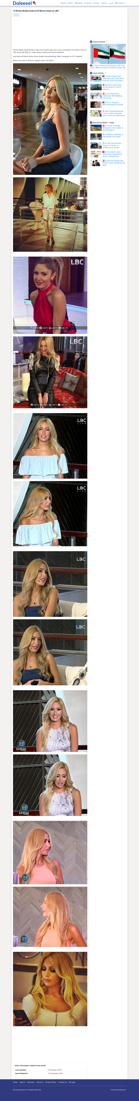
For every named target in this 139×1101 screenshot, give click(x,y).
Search (104, 3)
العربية (111, 3)
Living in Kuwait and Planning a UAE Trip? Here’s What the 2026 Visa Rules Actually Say (107, 66)
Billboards (78, 3)
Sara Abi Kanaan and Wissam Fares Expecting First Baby (114, 163)
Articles (96, 3)
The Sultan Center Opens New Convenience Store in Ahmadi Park (112, 154)
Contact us (62, 1082)
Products (87, 3)
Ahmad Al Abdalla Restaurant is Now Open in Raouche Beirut (113, 128)
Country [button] (120, 3)
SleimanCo (122, 1090)
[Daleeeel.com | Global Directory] (24, 3)
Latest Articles (98, 73)
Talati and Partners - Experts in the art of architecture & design (112, 145)
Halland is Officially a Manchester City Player (113, 135)
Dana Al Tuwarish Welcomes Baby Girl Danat (113, 103)
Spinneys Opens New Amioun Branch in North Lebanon (112, 87)
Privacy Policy (50, 1082)
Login (72, 1082)
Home (15, 1082)
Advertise (30, 1082)
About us (39, 1082)
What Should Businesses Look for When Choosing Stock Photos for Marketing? (114, 113)
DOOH (70, 3)
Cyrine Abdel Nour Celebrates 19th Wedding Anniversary (112, 96)
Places (63, 3)
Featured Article (99, 42)
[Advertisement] (50, 32)
